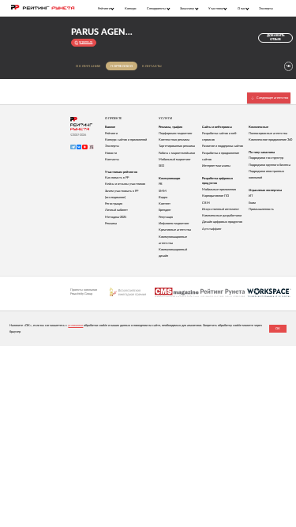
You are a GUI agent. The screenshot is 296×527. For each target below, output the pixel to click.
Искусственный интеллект (220, 209)
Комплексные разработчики (222, 215)
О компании (88, 66)
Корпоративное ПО (215, 196)
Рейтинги (111, 133)
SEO (161, 166)
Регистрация (113, 203)
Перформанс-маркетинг (176, 133)
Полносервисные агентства (268, 133)
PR (161, 184)
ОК (277, 328)
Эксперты (266, 8)
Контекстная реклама (174, 139)
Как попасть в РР (117, 177)
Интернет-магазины (216, 166)
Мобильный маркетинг (175, 159)
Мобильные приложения (219, 189)
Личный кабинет (116, 210)
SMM (163, 191)
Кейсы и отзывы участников (125, 184)
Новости (111, 153)
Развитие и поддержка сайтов (222, 146)
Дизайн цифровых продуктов (222, 222)
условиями (75, 325)
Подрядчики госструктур (266, 158)
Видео (163, 197)
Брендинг (165, 210)
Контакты (152, 66)
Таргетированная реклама (177, 146)
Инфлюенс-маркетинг (174, 223)
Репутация (166, 217)
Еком (252, 203)
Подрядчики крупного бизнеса (269, 165)
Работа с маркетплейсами (177, 153)
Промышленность (261, 209)
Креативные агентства (175, 230)
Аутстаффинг (212, 229)
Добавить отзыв (275, 37)
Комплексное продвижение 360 (270, 139)
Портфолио (121, 66)
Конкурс (131, 8)
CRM (206, 203)
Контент (164, 203)
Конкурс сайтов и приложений (126, 139)
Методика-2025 (115, 217)
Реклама (111, 223)
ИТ (251, 196)
